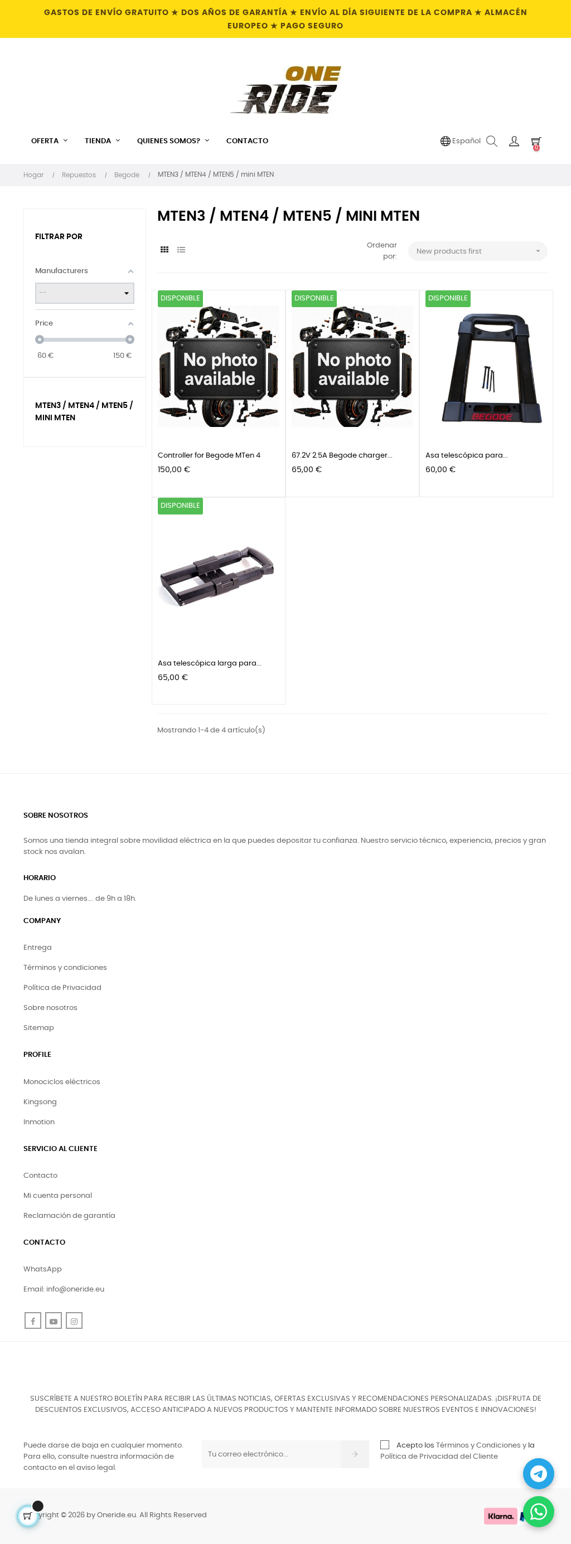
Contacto (40, 1175)
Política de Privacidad (62, 988)
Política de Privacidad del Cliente (439, 1456)
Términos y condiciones (65, 968)
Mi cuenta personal (57, 1196)
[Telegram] (538, 1473)
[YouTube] (53, 1320)
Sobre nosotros (50, 1008)
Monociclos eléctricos (61, 1082)
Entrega (37, 947)
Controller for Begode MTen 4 (209, 455)
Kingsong (40, 1102)
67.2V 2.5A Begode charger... (342, 455)
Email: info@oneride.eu (63, 1289)
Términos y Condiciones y (481, 1445)
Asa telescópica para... (466, 455)
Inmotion (39, 1122)
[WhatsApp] (538, 1511)
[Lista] (181, 251)
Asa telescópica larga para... (210, 663)
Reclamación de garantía (69, 1216)
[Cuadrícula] (164, 251)
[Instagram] (74, 1320)
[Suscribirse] (355, 1454)
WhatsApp (42, 1269)
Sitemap (38, 1028)
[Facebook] (33, 1320)
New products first (480, 250)
